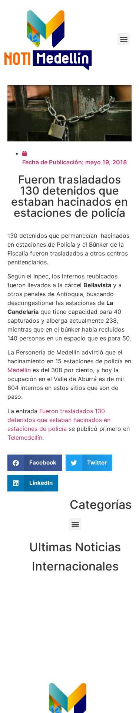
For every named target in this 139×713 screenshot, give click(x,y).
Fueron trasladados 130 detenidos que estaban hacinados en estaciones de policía (58, 419)
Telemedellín (24, 437)
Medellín (19, 370)
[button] (124, 39)
